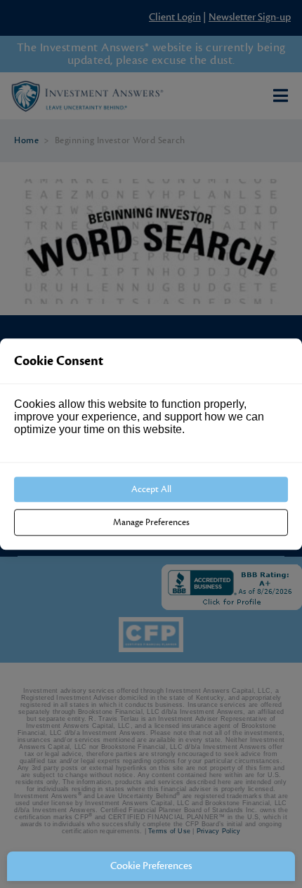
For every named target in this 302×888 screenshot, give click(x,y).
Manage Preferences (151, 522)
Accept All (151, 489)
